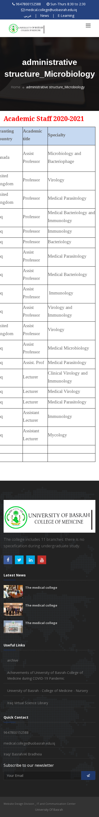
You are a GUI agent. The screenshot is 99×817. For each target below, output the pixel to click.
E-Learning (66, 15)
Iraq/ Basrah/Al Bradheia (23, 754)
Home (15, 87)
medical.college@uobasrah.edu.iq (51, 9)
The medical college (41, 587)
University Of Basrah (49, 810)
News (44, 15)
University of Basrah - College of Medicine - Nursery (47, 690)
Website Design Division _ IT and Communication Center (40, 803)
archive (12, 660)
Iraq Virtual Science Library (27, 703)
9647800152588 (28, 4)
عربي (27, 15)
